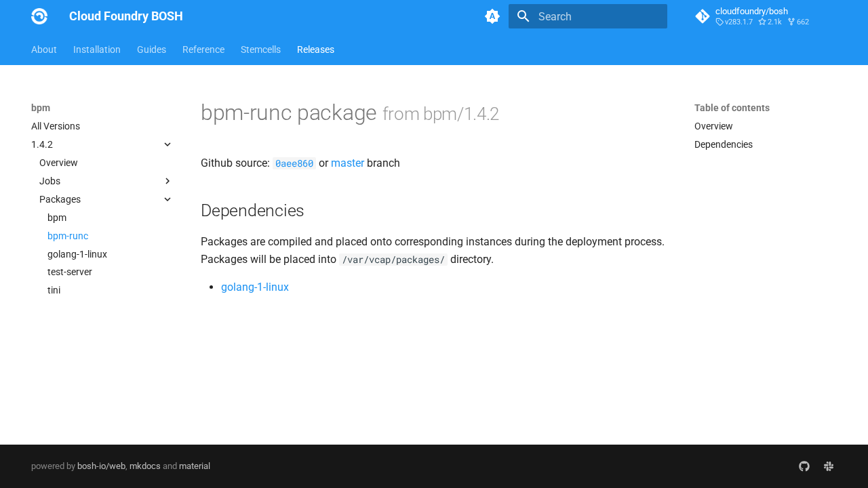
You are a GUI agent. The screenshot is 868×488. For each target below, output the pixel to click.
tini (53, 290)
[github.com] (804, 466)
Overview (58, 162)
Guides (151, 49)
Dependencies (723, 144)
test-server (69, 271)
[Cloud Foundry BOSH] (39, 16)
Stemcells (261, 49)
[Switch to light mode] (492, 16)
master (347, 163)
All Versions (55, 126)
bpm (56, 217)
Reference (203, 49)
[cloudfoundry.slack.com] (829, 466)
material (194, 466)
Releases (315, 49)
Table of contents (732, 107)
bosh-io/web (101, 466)
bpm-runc (67, 235)
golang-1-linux (77, 254)
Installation (97, 49)
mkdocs (145, 466)
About (44, 49)
